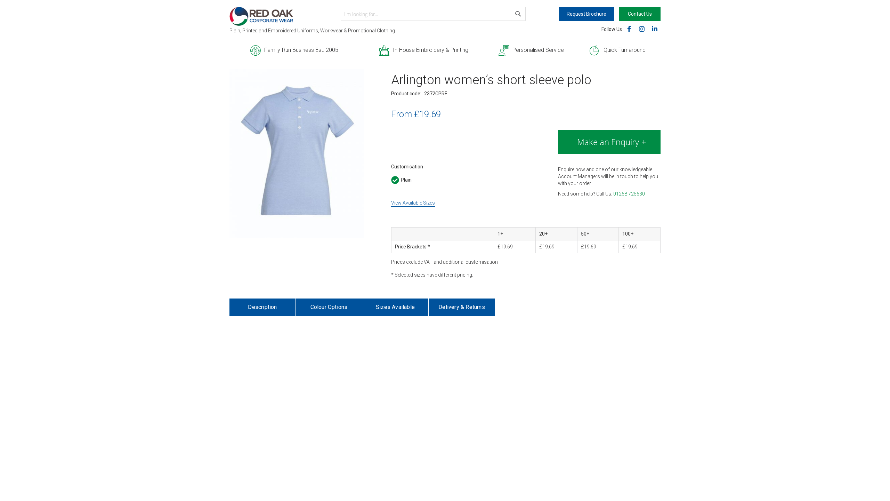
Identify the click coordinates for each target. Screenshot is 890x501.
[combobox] (433, 14)
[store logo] (285, 16)
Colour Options (329, 307)
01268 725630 (629, 194)
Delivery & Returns (461, 307)
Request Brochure (586, 14)
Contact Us (640, 14)
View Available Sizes (413, 203)
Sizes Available (395, 307)
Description (262, 307)
